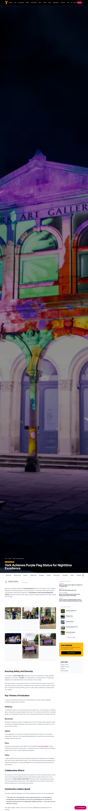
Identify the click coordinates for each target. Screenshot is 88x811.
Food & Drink (21, 2)
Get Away (63, 2)
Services (25, 575)
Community (65, 575)
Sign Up (79, 2)
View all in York (71, 637)
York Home (8, 575)
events (72, 575)
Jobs (68, 2)
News (40, 2)
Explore (10, 2)
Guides (44, 2)
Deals (50, 2)
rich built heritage (43, 746)
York (6, 558)
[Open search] (71, 2)
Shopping (41, 575)
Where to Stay (17, 575)
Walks (27, 2)
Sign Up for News (71, 652)
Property (48, 575)
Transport (78, 575)
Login (74, 2)
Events (63, 668)
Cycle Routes (34, 2)
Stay (15, 2)
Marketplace (56, 2)
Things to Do (33, 575)
